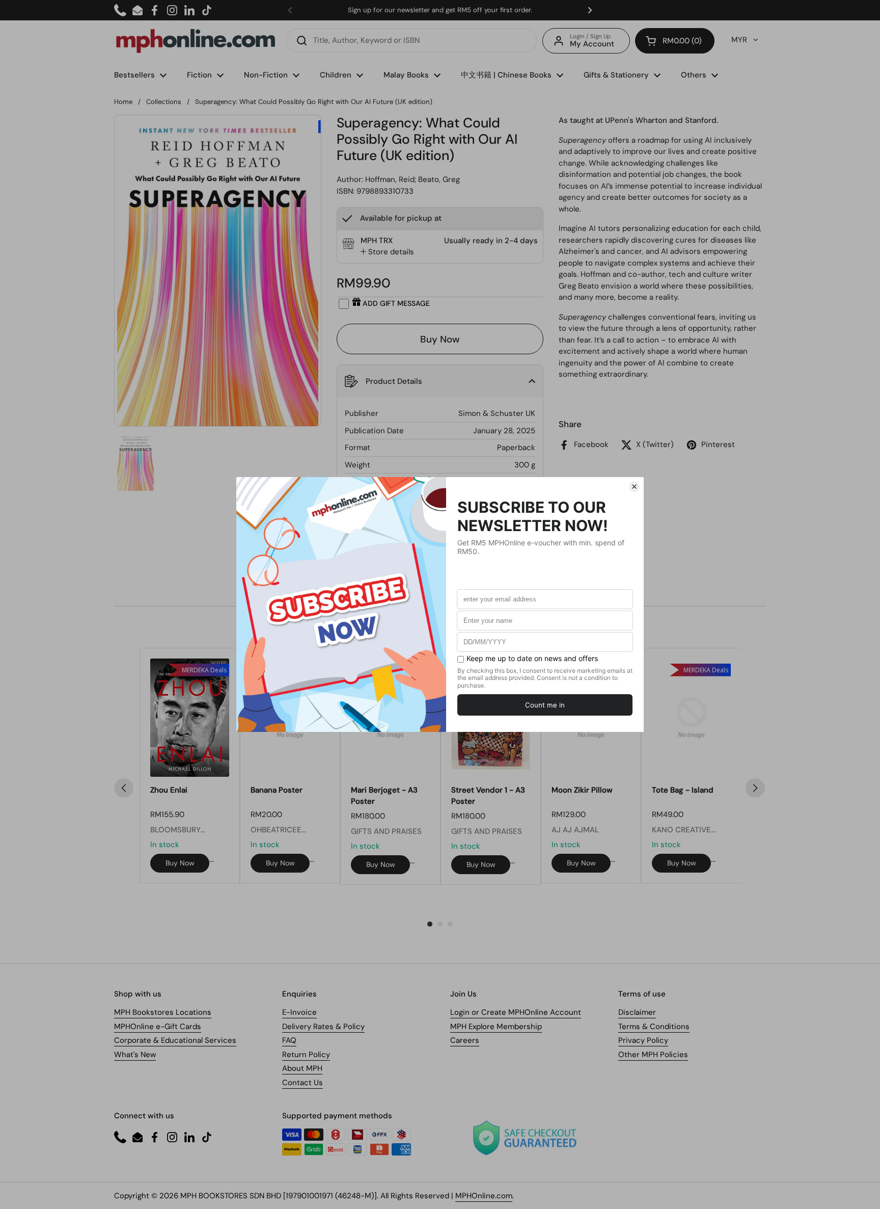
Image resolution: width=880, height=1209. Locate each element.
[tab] (387, 252)
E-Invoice (299, 1012)
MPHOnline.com (483, 1196)
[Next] (755, 788)
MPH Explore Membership (496, 1026)
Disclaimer (637, 1012)
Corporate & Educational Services (175, 1040)
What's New (135, 1054)
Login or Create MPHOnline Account (515, 1012)
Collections (163, 101)
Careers (464, 1040)
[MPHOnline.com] (195, 40)
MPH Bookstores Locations (162, 1012)
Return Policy (306, 1054)
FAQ (289, 1040)
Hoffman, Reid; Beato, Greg (412, 179)
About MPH (302, 1068)
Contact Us (302, 1082)
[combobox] (411, 40)
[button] (674, 41)
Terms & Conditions (654, 1026)
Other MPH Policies (653, 1054)
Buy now (180, 863)
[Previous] (123, 788)
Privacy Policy (643, 1040)
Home (123, 101)
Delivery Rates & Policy (323, 1026)
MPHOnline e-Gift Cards (157, 1026)
